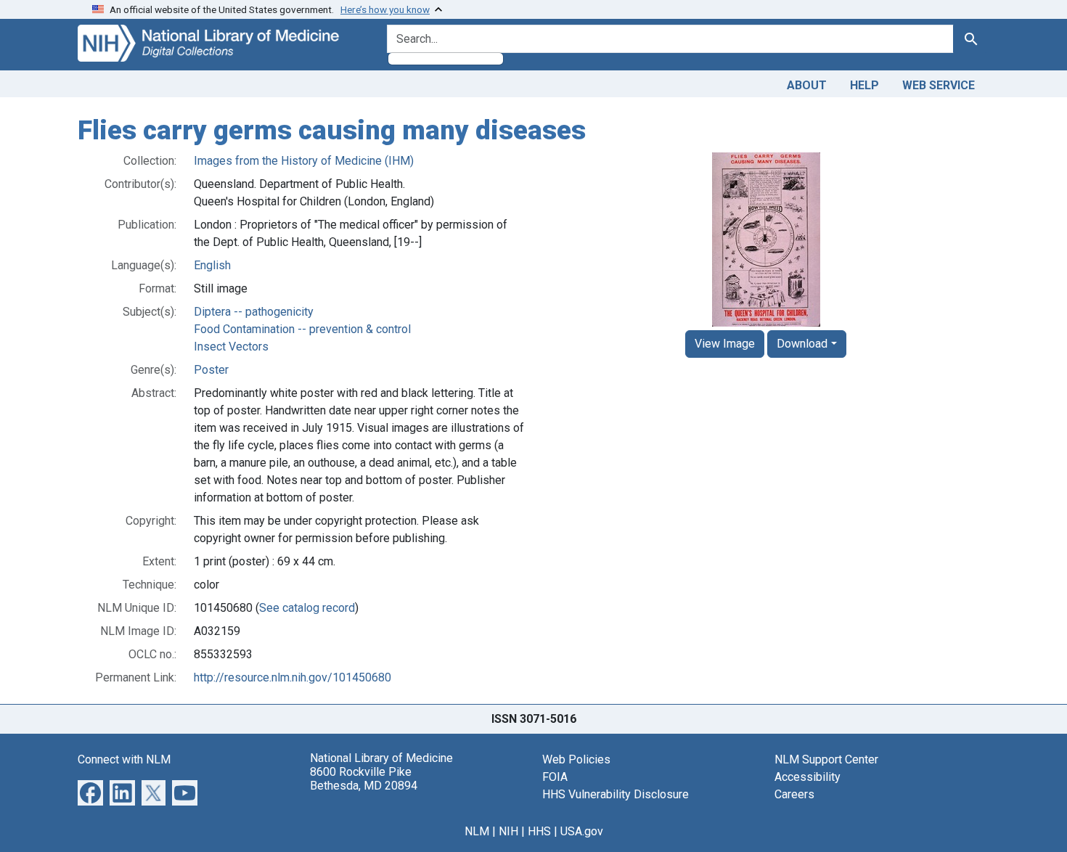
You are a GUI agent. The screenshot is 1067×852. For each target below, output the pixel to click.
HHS (539, 831)
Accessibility (807, 777)
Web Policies (576, 759)
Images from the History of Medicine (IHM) (304, 161)
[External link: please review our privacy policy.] (90, 791)
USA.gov (581, 831)
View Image (725, 344)
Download (802, 344)
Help (864, 85)
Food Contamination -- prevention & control (302, 329)
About (807, 85)
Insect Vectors (231, 346)
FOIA (555, 777)
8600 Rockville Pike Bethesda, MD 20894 (363, 778)
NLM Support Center (826, 759)
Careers (794, 794)
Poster (211, 370)
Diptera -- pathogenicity (254, 312)
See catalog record (307, 608)
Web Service (938, 85)
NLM (477, 831)
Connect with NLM (124, 759)
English (212, 265)
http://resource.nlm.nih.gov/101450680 (292, 677)
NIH (508, 831)
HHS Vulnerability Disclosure (615, 794)
